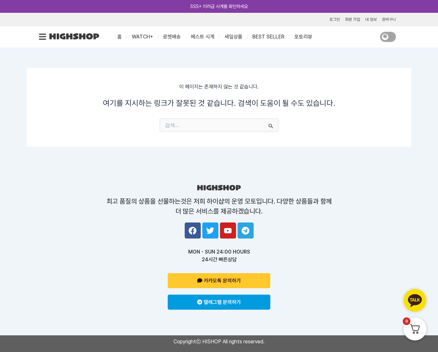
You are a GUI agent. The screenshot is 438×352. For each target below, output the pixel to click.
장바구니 (389, 19)
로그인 (334, 19)
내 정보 (371, 19)
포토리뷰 (303, 37)
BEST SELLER (268, 37)
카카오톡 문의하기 (221, 281)
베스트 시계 (203, 37)
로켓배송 (172, 37)
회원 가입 (352, 19)
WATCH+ (142, 37)
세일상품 (233, 37)
